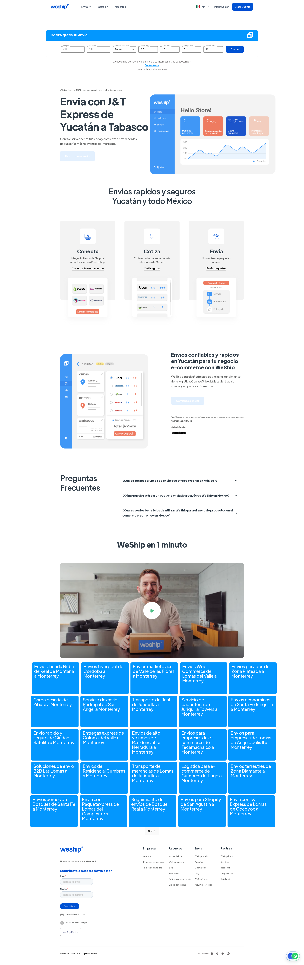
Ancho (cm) (210, 45)
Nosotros (120, 6)
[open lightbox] (152, 610)
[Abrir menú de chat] (293, 956)
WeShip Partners (176, 862)
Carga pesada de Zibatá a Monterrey (52, 702)
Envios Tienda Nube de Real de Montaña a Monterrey (54, 671)
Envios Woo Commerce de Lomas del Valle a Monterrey (199, 673)
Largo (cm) (188, 45)
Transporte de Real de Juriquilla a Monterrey (151, 704)
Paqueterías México (203, 885)
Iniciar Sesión (221, 6)
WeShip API (174, 873)
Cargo (197, 873)
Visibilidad (225, 879)
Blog (171, 867)
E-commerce (200, 867)
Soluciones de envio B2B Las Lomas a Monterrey (53, 770)
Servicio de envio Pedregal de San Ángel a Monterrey (101, 704)
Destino (92, 45)
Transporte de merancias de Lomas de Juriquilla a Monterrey (152, 773)
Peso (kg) (145, 45)
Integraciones (227, 873)
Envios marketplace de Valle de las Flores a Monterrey (153, 671)
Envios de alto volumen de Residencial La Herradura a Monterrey (146, 742)
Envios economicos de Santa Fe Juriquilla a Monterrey (252, 704)
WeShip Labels (201, 856)
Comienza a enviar (187, 400)
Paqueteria (200, 862)
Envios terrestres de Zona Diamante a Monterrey (251, 770)
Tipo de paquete (122, 45)
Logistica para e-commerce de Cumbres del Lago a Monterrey (201, 773)
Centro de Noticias (177, 885)
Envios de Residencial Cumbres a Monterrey (104, 770)
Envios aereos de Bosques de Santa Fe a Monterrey (54, 803)
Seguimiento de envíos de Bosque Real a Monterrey (149, 803)
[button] (86, 7)
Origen (66, 45)
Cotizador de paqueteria (180, 879)
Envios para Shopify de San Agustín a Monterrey (201, 803)
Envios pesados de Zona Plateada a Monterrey (250, 671)
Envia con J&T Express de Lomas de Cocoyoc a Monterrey (248, 806)
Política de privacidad (152, 867)
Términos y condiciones (153, 862)
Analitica (225, 862)
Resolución (225, 867)
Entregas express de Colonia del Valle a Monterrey (103, 737)
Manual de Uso (175, 856)
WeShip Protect (202, 879)
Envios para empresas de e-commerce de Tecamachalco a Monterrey (197, 742)
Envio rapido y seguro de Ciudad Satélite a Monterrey (54, 737)
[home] (60, 6)
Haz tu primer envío (77, 156)
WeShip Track (227, 856)
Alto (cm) (166, 45)
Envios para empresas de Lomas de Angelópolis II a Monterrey (251, 740)
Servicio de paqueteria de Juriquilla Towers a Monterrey (199, 707)
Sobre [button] (118, 49)
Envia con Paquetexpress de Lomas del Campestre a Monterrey (100, 808)
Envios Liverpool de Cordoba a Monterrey (103, 671)
